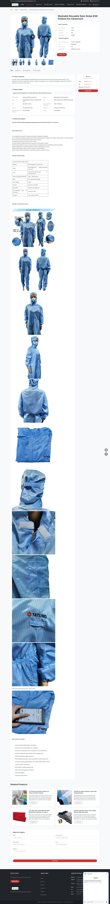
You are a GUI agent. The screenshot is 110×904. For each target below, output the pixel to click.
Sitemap (42, 891)
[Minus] (107, 874)
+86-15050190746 (87, 84)
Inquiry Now (88, 90)
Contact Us (70, 4)
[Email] (106, 450)
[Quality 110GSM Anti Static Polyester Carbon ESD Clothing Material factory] (64, 797)
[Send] (107, 902)
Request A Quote (81, 4)
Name (14, 835)
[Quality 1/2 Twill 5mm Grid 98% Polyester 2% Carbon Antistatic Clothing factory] (19, 797)
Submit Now (55, 860)
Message (15, 848)
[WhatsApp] (106, 454)
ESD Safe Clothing (23, 9)
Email (57, 842)
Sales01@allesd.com (96, 1)
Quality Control (59, 4)
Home (22, 4)
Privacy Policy (43, 894)
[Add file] (85, 902)
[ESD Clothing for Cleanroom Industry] (32, 36)
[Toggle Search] (90, 5)
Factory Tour (48, 4)
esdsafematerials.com (81, 877)
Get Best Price (33, 802)
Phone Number (16, 842)
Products (29, 4)
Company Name (59, 835)
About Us (39, 4)
